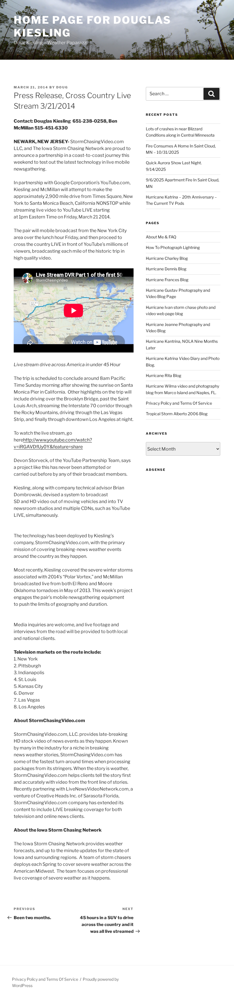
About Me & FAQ (161, 236)
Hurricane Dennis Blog (166, 268)
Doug (62, 87)
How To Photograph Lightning (173, 247)
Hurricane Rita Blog (163, 375)
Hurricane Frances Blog (167, 279)
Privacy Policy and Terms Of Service (179, 403)
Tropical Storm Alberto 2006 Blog (176, 413)
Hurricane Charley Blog (167, 258)
